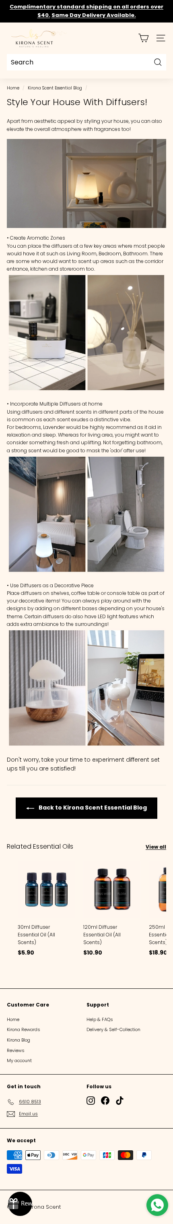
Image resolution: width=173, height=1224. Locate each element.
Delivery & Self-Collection (113, 1029)
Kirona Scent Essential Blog (55, 88)
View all (156, 846)
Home (13, 88)
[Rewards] (20, 1204)
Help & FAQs (99, 1019)
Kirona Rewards (23, 1029)
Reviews (16, 1050)
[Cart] (143, 38)
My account (19, 1060)
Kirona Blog (18, 1040)
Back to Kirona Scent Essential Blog (92, 808)
